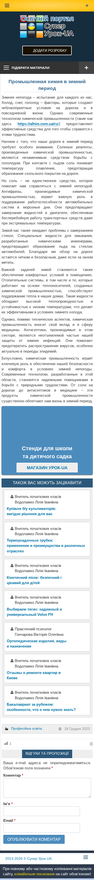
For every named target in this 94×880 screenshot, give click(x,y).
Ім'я (8, 804)
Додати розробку (50, 50)
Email (9, 820)
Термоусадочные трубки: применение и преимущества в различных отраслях (46, 545)
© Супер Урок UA (28, 859)
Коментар (13, 775)
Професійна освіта (26, 728)
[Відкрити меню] (86, 68)
